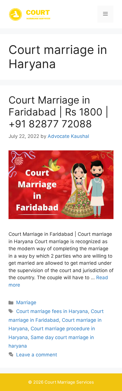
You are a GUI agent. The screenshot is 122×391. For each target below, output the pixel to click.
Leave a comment (36, 355)
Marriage (26, 302)
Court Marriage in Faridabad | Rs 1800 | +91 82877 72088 (58, 112)
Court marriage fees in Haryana (52, 311)
